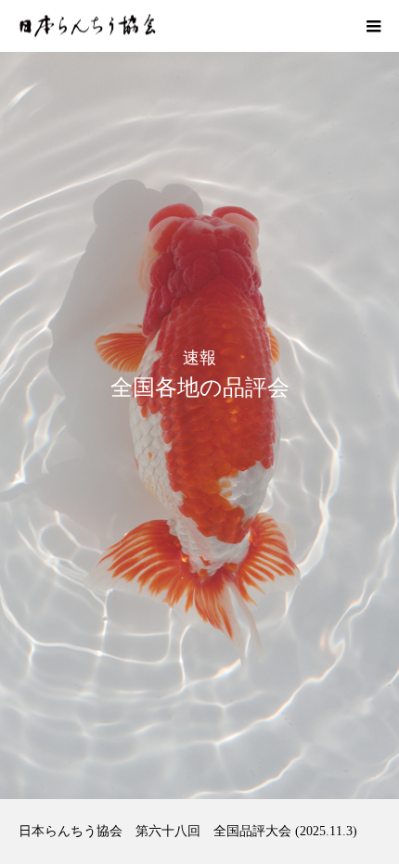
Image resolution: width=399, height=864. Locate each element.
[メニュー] (373, 26)
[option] (199, 399)
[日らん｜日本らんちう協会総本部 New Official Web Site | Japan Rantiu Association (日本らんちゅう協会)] (88, 26)
